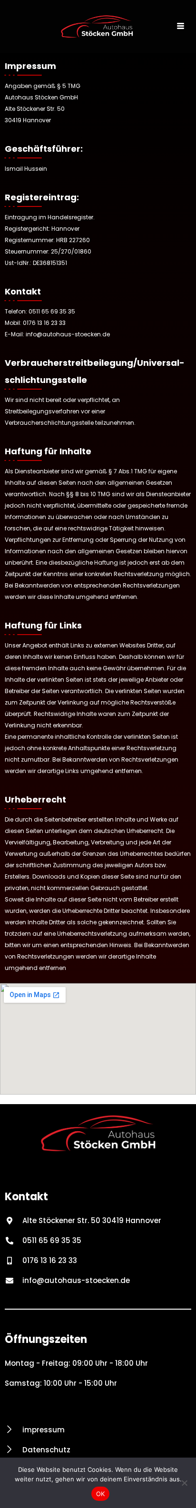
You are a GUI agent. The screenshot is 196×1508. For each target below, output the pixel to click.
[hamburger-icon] (180, 26)
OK (100, 1494)
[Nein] (184, 1483)
